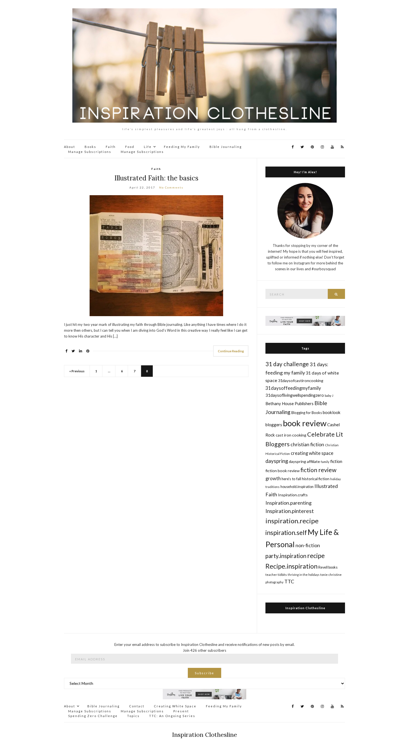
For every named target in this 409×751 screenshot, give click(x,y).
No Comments (171, 187)
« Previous (77, 371)
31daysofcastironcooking (300, 380)
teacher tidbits (276, 574)
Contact (136, 706)
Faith (111, 146)
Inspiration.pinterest (289, 511)
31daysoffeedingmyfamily (293, 388)
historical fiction (315, 478)
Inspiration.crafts (293, 494)
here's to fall (291, 479)
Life (148, 146)
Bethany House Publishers (289, 403)
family (325, 462)
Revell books (327, 567)
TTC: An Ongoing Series (172, 716)
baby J (329, 395)
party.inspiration (285, 555)
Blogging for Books (306, 412)
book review (304, 423)
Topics (133, 716)
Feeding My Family (182, 146)
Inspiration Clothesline (305, 608)
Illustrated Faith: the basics (156, 178)
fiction (336, 461)
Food (129, 146)
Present (181, 711)
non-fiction (307, 545)
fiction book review (282, 470)
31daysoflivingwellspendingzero (294, 395)
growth (273, 478)
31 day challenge (287, 363)
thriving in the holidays (303, 574)
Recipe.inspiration (291, 566)
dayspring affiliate (304, 461)
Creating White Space (175, 706)
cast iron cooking (291, 435)
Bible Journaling (226, 146)
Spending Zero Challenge (93, 716)
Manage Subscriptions (89, 151)
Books (90, 146)
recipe (316, 555)
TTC (289, 581)
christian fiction (307, 444)
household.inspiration (297, 487)
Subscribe (204, 673)
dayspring (276, 461)
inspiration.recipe (292, 521)
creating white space (312, 453)
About (69, 146)
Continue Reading (231, 351)
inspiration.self (286, 532)
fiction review (318, 469)
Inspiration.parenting (288, 503)
